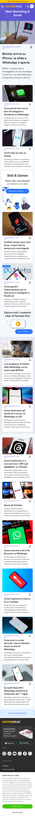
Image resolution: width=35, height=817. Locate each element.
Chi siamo (5, 766)
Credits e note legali (8, 769)
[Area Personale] (32, 6)
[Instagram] (4, 753)
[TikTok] (9, 753)
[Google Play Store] (25, 743)
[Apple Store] (9, 743)
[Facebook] (25, 753)
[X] (30, 753)
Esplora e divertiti (16, 191)
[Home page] (13, 6)
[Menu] (2, 6)
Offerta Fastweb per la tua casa (18, 1)
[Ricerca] (28, 6)
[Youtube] (15, 753)
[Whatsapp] (20, 753)
